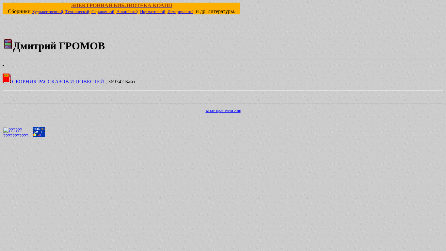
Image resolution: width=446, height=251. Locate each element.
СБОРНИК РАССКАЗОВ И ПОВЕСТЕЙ (58, 81)
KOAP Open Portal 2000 (223, 111)
